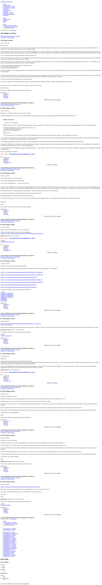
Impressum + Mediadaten (8, 14)
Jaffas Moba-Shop (7, 10)
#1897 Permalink (5, 256)
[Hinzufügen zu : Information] (10, 547)
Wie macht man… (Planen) (9, 6)
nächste (12, 30)
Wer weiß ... (6, 11)
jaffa (4, 579)
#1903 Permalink (5, 349)
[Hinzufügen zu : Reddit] (9, 532)
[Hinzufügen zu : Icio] (8, 550)
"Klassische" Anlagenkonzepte (11, 26)
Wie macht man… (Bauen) (9, 7)
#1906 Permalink (5, 387)
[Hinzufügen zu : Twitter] (9, 529)
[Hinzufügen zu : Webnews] (9, 548)
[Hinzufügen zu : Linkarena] (9, 555)
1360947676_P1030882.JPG (7, 295)
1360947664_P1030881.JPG (7, 294)
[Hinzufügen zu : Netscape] (9, 534)
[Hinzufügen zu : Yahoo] (9, 536)
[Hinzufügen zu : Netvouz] (9, 546)
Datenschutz (6, 15)
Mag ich (4, 37)
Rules (4, 21)
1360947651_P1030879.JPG (7, 293)
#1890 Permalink (5, 169)
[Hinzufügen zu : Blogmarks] (10, 541)
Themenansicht (6, 19)
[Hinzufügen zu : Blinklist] (9, 539)
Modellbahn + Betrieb (8, 12)
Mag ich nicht (10, 37)
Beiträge (5, 96)
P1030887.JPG (4, 300)
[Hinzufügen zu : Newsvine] (9, 545)
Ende (15, 30)
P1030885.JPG (4, 299)
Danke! (6, 97)
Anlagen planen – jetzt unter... (10, 25)
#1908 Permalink (5, 477)
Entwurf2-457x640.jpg (6, 505)
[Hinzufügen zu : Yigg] (8, 553)
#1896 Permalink (5, 220)
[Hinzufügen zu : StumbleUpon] (10, 533)
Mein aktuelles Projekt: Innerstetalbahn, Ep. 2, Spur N (22, 154)
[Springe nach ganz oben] (14, 36)
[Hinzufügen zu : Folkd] (8, 552)
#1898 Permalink (5, 314)
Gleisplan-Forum (7, 5)
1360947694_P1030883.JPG (7, 297)
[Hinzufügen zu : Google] (9, 537)
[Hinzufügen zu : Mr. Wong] (9, 538)
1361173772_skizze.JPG (6, 335)
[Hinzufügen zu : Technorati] (9, 543)
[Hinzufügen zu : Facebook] (9, 528)
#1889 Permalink (5, 104)
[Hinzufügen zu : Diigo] (8, 542)
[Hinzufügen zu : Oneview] (9, 551)
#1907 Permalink (5, 431)
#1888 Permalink (5, 36)
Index (4, 18)
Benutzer (5, 20)
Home (4, 4)
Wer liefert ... (6, 9)
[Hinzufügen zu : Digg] (8, 556)
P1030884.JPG (4, 298)
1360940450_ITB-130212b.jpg (7, 241)
